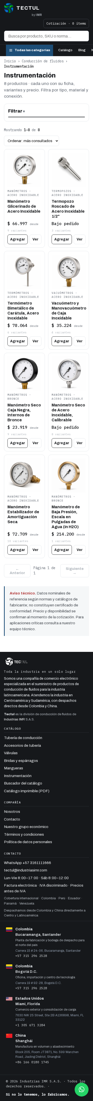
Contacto (12, 819)
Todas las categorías (32, 50)
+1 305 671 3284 (30, 1025)
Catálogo (65, 50)
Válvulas (11, 753)
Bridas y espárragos (21, 761)
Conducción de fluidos (42, 61)
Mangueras (13, 768)
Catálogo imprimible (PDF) (26, 791)
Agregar (17, 239)
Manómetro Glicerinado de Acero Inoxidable (23, 206)
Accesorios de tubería (22, 745)
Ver (35, 239)
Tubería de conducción (23, 738)
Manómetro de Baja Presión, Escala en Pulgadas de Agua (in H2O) (66, 517)
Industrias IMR (14, 719)
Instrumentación (17, 776)
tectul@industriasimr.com (25, 870)
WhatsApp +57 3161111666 (27, 863)
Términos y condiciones (24, 834)
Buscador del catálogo (23, 783)
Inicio (10, 61)
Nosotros (12, 812)
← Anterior (17, 571)
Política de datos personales (28, 842)
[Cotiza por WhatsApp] (82, 1090)
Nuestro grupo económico (26, 827)
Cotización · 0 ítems (66, 23)
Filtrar (15, 111)
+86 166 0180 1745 (32, 1062)
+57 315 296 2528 (31, 956)
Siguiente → (75, 571)
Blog (82, 50)
